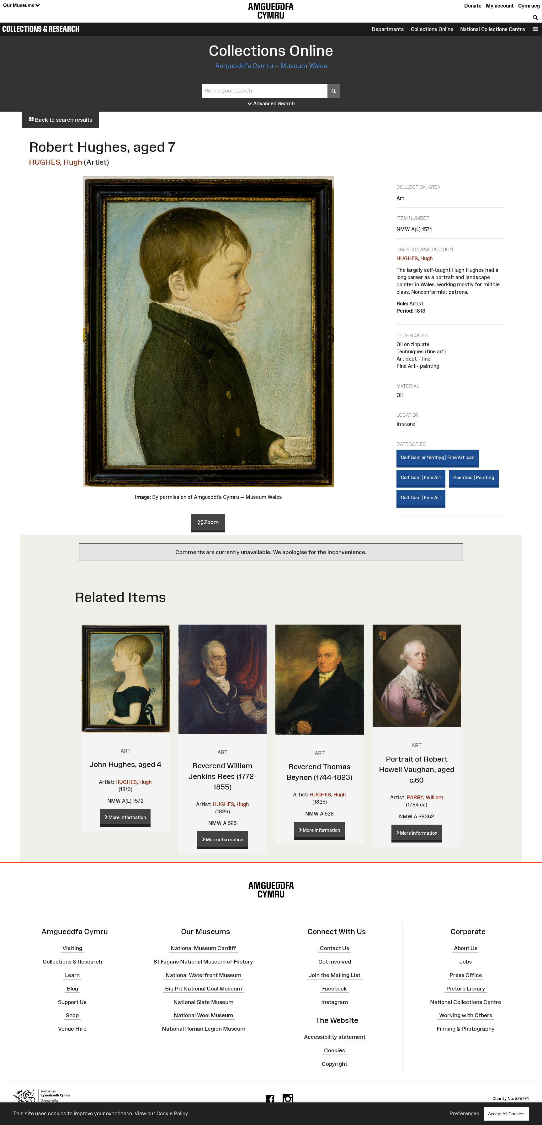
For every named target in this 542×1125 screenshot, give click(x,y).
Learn (72, 975)
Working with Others (465, 1015)
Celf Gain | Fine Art (421, 477)
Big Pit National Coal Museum (203, 988)
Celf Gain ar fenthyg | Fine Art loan (438, 457)
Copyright (334, 1064)
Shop (72, 1015)
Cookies (334, 1050)
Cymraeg (529, 5)
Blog (72, 988)
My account (500, 5)
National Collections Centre (492, 29)
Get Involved (334, 962)
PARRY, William (425, 797)
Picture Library (465, 988)
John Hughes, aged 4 (125, 764)
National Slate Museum (203, 1002)
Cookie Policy (172, 1113)
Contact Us (334, 948)
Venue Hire (72, 1029)
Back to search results (63, 120)
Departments (388, 29)
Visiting (72, 948)
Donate (472, 5)
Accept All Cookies (506, 1113)
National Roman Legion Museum (203, 1029)
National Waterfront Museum (203, 975)
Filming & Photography (466, 1029)
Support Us (72, 1002)
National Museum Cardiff (203, 948)
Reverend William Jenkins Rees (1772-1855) (222, 776)
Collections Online (432, 29)
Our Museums (19, 5)
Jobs (466, 962)
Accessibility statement (334, 1037)
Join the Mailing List (334, 975)
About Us (465, 948)
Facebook (334, 988)
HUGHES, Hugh (55, 162)
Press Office (465, 975)
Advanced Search (273, 103)
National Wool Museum (203, 1015)
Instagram (334, 1002)
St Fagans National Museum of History (203, 962)
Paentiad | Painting (473, 477)
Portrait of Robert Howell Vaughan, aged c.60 (416, 769)
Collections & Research (40, 29)
